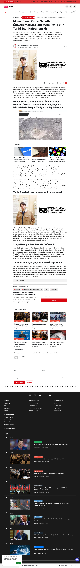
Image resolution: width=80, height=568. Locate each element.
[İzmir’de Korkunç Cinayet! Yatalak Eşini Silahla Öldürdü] (22, 320)
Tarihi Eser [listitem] (54, 289)
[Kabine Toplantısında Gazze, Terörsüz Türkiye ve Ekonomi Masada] (40, 534)
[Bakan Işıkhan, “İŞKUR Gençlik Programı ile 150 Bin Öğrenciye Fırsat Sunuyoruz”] (40, 338)
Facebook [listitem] (17, 289)
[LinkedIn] (50, 395)
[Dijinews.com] (9, 6)
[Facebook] (45, 395)
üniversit (59, 87)
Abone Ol (54, 300)
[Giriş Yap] (74, 6)
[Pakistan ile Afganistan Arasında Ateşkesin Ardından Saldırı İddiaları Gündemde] (40, 503)
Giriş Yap (29, 382)
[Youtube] (40, 395)
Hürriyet (21, 280)
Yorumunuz (22, 356)
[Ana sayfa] (5, 12)
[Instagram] (30, 395)
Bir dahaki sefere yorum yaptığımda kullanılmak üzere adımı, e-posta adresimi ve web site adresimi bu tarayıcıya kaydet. (40, 377)
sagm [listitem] (46, 289)
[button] (70, 6)
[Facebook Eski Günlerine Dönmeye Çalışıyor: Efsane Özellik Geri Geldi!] (22, 155)
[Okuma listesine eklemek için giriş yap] (65, 83)
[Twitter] (35, 395)
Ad (15, 370)
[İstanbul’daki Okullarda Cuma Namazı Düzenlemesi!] (40, 320)
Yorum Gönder (19, 382)
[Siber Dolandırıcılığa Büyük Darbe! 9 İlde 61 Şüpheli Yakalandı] (58, 320)
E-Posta (43, 370)
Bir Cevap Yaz (19, 349)
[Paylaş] (75, 566)
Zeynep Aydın (22, 45)
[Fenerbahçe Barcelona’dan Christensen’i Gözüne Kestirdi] (40, 440)
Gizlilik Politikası (7, 563)
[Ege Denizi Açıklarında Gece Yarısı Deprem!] (58, 338)
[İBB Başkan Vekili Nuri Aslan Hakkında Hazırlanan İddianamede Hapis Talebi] (22, 338)
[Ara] (67, 6)
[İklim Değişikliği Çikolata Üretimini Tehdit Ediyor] (40, 155)
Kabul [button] (18, 563)
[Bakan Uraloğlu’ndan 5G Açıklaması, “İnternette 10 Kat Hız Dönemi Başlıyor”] (40, 549)
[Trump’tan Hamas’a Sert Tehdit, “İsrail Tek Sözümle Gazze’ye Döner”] (40, 519)
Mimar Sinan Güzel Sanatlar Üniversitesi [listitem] (32, 289)
